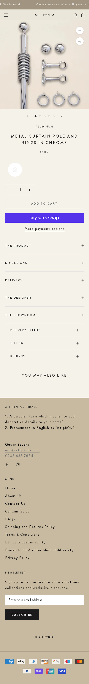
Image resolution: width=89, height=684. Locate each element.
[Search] (76, 15)
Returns (17, 356)
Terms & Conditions (22, 534)
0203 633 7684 (19, 455)
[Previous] (27, 116)
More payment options (45, 228)
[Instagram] (17, 464)
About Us (13, 495)
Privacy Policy (17, 557)
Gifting (17, 343)
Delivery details (25, 330)
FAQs (10, 519)
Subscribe (22, 615)
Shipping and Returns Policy (30, 526)
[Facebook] (7, 464)
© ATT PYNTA (44, 637)
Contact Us (15, 503)
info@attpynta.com (22, 450)
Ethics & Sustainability (25, 542)
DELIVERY (13, 280)
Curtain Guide (17, 511)
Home (10, 488)
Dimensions (16, 262)
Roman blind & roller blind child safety (39, 550)
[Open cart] (83, 15)
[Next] (61, 116)
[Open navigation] (6, 15)
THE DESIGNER (18, 297)
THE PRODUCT (18, 245)
